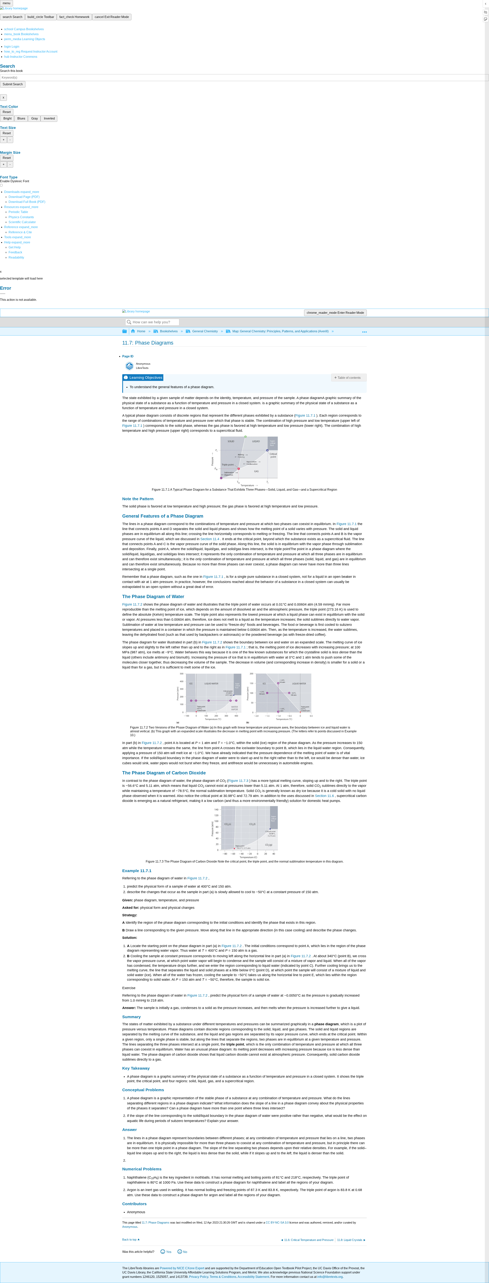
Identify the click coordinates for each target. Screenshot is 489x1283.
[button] (15, 252)
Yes (168, 1252)
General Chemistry (205, 331)
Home (141, 331)
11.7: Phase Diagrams (155, 1222)
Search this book (11, 70)
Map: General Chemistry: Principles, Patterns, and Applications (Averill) (280, 331)
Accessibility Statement (253, 1276)
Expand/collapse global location (364, 330)
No (185, 1252)
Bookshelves (168, 331)
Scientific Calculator (22, 222)
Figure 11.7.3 (238, 781)
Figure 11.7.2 (132, 604)
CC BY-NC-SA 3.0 (277, 1222)
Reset (7, 112)
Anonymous (129, 1226)
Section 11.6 (325, 796)
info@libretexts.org (330, 1276)
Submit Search (13, 84)
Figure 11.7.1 (305, 415)
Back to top (129, 1239)
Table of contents (349, 377)
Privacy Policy (198, 1276)
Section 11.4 (210, 539)
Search (129, 322)
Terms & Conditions (223, 1276)
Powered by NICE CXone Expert (182, 1268)
